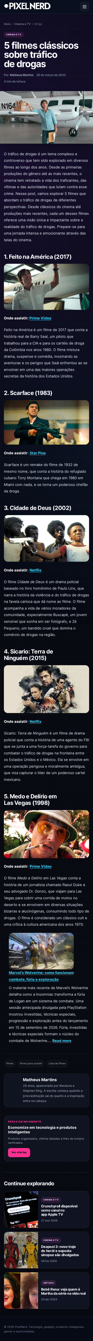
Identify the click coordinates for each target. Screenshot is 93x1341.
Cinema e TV (22, 24)
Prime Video (40, 318)
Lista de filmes (57, 1063)
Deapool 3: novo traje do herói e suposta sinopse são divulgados (60, 1250)
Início (7, 24)
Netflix (36, 570)
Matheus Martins (21, 75)
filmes (9, 1063)
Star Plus (38, 453)
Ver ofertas (19, 1152)
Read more (61, 1041)
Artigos (48, 1283)
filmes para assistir (31, 1063)
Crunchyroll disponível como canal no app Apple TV (59, 1210)
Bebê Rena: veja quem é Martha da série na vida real (63, 1291)
